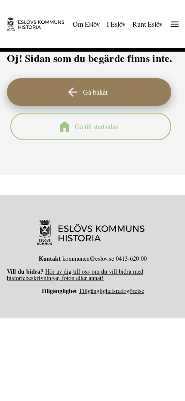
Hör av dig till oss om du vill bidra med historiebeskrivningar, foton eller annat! (75, 274)
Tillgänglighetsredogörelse (111, 291)
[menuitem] (86, 24)
